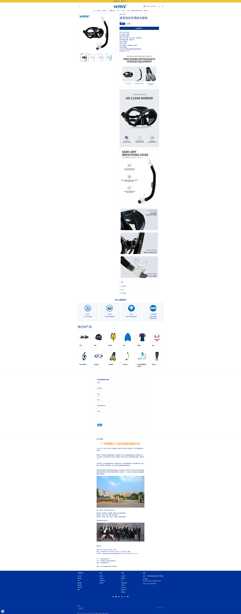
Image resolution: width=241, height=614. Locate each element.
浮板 (124, 345)
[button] (79, 6)
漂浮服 (110, 345)
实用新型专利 (124, 583)
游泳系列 (101, 583)
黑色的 (122, 23)
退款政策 (80, 585)
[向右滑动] (114, 57)
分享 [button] (122, 282)
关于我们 (80, 576)
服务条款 (80, 587)
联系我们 (80, 578)
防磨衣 (139, 345)
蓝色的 (128, 23)
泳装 (153, 345)
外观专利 (123, 576)
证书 (79, 580)
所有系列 (101, 578)
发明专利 (123, 578)
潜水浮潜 (125, 364)
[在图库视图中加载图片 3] (101, 57)
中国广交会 (123, 587)
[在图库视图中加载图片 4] (109, 57)
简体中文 (81, 608)
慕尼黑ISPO (123, 589)
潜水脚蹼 (110, 364)
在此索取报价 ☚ (139, 28)
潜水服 (153, 364)
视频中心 (123, 585)
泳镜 (80, 345)
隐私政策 (80, 583)
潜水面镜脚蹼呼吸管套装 (141, 365)
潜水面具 (96, 364)
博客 (79, 589)
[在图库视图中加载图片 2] (93, 57)
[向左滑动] (79, 57)
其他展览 (123, 592)
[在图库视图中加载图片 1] (84, 57)
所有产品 (101, 576)
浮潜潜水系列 (102, 580)
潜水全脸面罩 (82, 364)
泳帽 (95, 345)
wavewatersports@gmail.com (152, 581)
